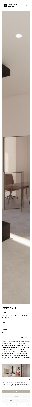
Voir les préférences (16, 401)
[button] (29, 379)
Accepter (16, 391)
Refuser (16, 396)
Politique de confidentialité (8, 404)
